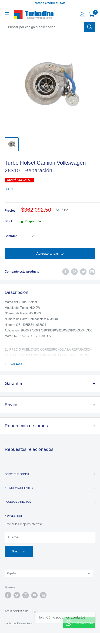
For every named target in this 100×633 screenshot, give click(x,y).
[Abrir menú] (7, 14)
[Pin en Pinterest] (74, 271)
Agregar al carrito (50, 253)
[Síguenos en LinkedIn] (43, 595)
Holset (10, 189)
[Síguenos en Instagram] (25, 595)
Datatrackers (24, 623)
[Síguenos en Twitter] (16, 595)
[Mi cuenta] (82, 14)
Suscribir (19, 551)
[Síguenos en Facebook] (8, 595)
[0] (91, 14)
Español (11, 573)
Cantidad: (11, 236)
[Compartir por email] (92, 271)
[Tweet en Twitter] (83, 271)
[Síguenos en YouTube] (34, 595)
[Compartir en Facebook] (65, 271)
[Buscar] (89, 27)
